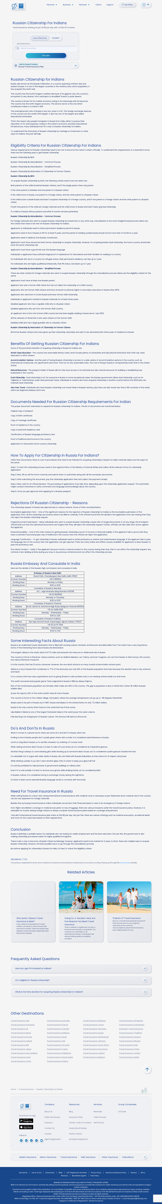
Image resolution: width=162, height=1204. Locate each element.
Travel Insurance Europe (21, 1037)
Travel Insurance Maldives (58, 1033)
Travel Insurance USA (20, 1020)
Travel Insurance (26, 1089)
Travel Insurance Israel (21, 1057)
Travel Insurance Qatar (21, 1061)
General (134, 1173)
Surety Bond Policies (78, 1128)
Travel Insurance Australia (58, 1020)
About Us (48, 1111)
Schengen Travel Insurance (131, 1029)
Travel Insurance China (129, 1049)
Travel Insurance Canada (58, 1029)
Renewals (98, 1111)
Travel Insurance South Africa (96, 1045)
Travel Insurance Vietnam (94, 1041)
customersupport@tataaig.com (134, 1198)
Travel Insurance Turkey (57, 1049)
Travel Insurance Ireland (21, 1041)
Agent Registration (53, 1139)
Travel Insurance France (57, 1024)
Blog (71, 1111)
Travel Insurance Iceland (94, 1053)
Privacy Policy (96, 1173)
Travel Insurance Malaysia (94, 1020)
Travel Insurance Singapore (131, 1020)
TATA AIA (122, 1111)
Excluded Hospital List (78, 1139)
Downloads (50, 1173)
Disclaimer (23, 1173)
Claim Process (100, 1117)
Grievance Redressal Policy (116, 1173)
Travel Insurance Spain (57, 1037)
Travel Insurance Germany (94, 1029)
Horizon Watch (75, 1134)
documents (124, 862)
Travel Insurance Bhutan (129, 1041)
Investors (49, 1122)
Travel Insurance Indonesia (22, 1024)
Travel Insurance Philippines (59, 1053)
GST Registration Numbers (77, 1173)
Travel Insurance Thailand (130, 1033)
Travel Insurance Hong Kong (95, 1049)
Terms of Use (36, 1173)
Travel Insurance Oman (93, 1024)
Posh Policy (94, 1176)
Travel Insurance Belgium (94, 1057)
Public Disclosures (52, 1117)
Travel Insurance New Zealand (24, 1053)
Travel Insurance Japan (21, 1049)
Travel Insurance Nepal (21, 1033)
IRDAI (60, 1173)
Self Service (99, 1122)
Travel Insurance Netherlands (96, 1037)
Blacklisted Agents (79, 1176)
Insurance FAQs (76, 1117)
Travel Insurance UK (19, 1029)
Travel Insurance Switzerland (131, 1024)
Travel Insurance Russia (93, 1033)
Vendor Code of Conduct (80, 1122)
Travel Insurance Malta (129, 1057)
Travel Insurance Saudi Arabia (60, 1057)
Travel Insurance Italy (128, 1045)
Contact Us (50, 1128)
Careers (48, 1134)
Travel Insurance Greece (130, 1037)
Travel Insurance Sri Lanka (58, 1045)
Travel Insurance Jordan (129, 1053)
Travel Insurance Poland (57, 1061)
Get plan (46, 55)
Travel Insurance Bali (20, 1045)
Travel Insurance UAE (56, 1041)
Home (13, 1089)
